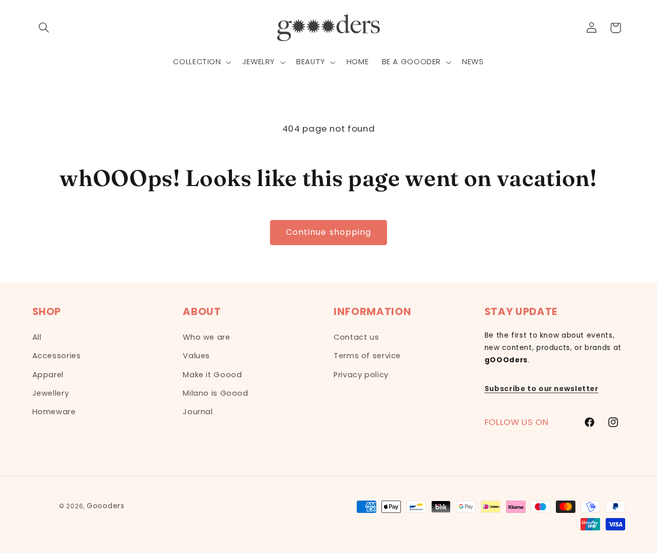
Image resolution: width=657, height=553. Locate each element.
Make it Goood (212, 375)
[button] (44, 28)
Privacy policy (361, 375)
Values (196, 356)
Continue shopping (328, 232)
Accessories (56, 356)
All (37, 337)
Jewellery (50, 393)
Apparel (48, 375)
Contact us (356, 337)
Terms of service (367, 356)
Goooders (106, 506)
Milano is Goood (215, 393)
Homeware (54, 412)
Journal (197, 412)
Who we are (206, 337)
